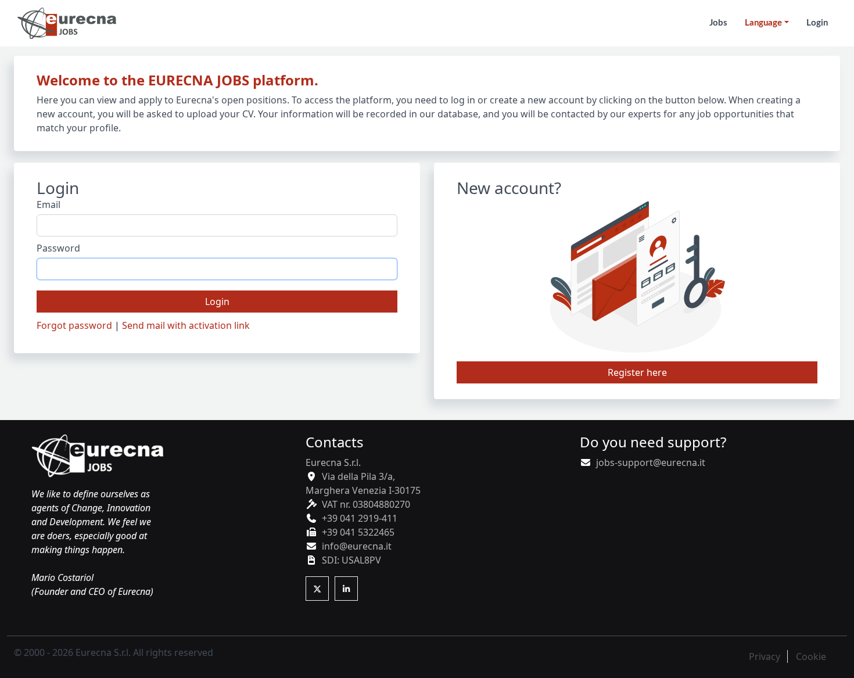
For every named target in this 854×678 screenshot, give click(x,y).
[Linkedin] (346, 588)
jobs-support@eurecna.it (650, 462)
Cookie (811, 656)
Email (48, 204)
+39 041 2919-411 (359, 518)
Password (58, 248)
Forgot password (74, 325)
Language (763, 23)
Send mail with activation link (186, 325)
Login (217, 301)
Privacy (764, 656)
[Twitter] (317, 588)
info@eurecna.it (357, 546)
